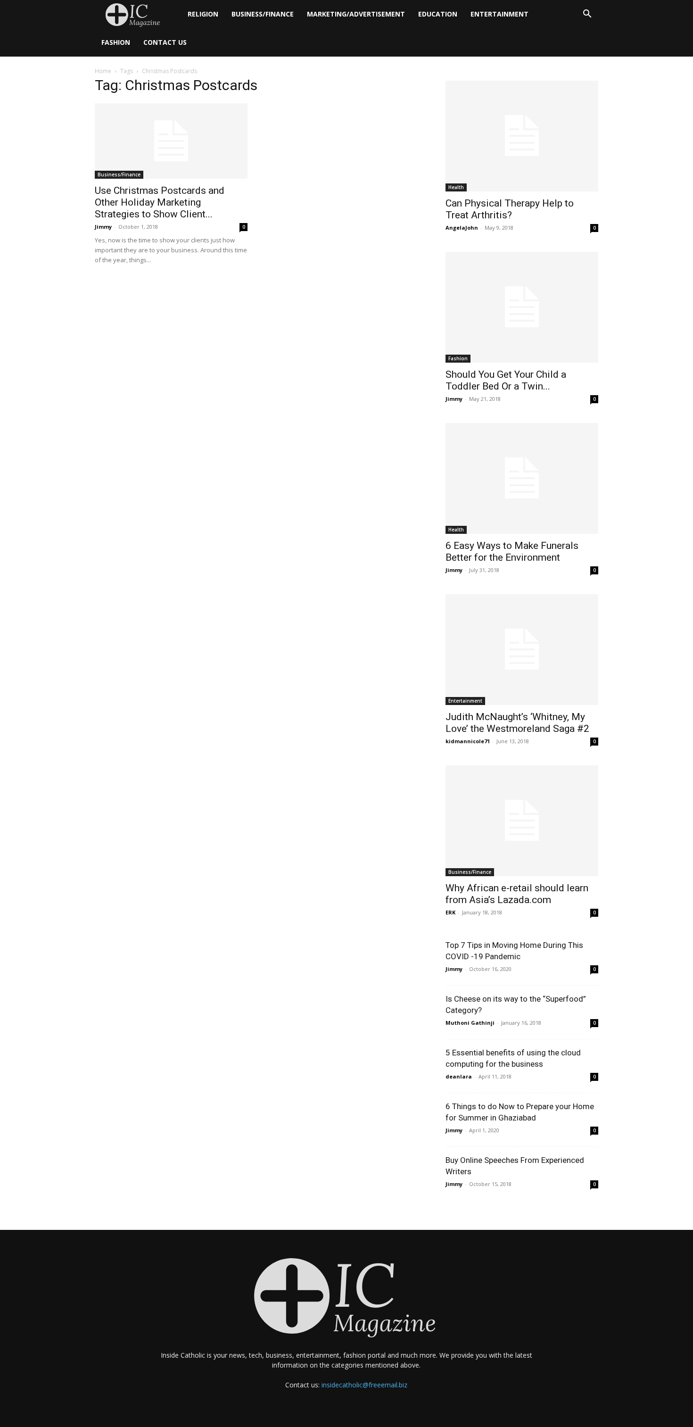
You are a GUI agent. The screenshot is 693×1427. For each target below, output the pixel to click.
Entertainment (499, 13)
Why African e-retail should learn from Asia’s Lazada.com (517, 893)
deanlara (459, 1076)
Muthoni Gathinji (470, 1022)
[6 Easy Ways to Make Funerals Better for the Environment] (522, 478)
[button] (587, 14)
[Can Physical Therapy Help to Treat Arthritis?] (522, 136)
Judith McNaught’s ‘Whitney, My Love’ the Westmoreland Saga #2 (517, 722)
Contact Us (165, 42)
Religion (203, 13)
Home (103, 71)
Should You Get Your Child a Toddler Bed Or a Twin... (506, 380)
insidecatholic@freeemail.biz (364, 1384)
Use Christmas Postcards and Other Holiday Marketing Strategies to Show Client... (159, 202)
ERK (450, 912)
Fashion (115, 42)
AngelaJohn (462, 227)
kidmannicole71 (468, 741)
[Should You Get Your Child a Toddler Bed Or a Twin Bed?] (522, 307)
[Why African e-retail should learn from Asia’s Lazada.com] (522, 820)
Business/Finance (262, 13)
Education (437, 13)
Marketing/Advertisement (356, 13)
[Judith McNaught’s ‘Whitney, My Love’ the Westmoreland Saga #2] (522, 649)
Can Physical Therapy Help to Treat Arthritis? (510, 209)
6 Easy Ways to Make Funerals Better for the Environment (512, 551)
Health (456, 187)
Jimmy (103, 226)
